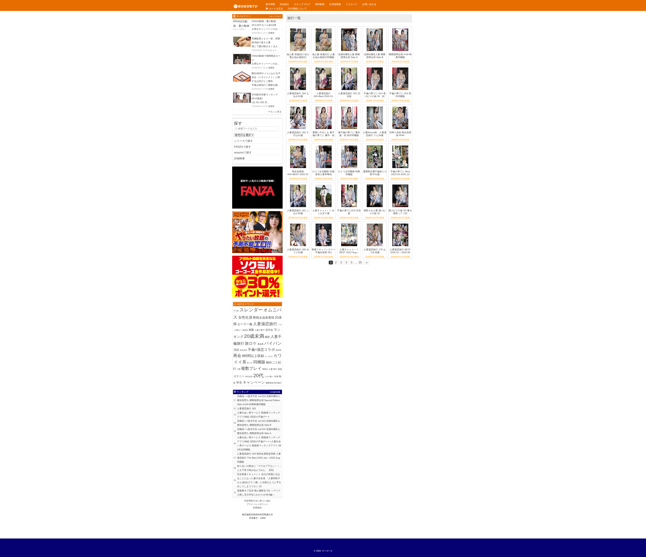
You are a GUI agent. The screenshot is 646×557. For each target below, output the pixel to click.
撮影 (267, 336)
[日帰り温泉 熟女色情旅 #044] (400, 106)
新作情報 (270, 4)
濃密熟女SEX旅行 (274, 383)
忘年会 (269, 330)
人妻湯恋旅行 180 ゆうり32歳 (298, 251)
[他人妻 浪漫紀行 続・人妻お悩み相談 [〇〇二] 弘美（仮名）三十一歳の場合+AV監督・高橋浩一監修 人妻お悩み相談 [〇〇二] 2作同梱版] (324, 28)
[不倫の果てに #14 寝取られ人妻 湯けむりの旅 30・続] (375, 67)
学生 (239, 382)
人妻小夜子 (260, 330)
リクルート (351, 4)
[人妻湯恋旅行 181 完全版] (349, 67)
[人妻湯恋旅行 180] (298, 223)
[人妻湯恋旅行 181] (298, 184)
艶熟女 (265, 369)
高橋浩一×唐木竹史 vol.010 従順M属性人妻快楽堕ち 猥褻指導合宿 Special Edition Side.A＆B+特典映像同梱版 (258, 400)
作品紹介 (284, 4)
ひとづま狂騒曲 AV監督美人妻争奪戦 (323, 173)
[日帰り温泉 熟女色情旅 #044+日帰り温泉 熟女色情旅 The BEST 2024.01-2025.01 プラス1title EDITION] (298, 145)
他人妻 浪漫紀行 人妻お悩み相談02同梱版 (323, 56)
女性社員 (245, 317)
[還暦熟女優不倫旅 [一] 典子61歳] (375, 145)
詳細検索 (239, 158)
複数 (251, 329)
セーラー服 (244, 324)
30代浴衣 (249, 376)
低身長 (245, 330)
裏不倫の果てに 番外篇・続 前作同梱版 (349, 134)
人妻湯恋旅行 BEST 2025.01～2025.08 (400, 251)
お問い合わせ (369, 4)
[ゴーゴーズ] (245, 3)
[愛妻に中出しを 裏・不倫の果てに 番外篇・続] (324, 106)
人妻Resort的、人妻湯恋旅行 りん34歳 (374, 134)
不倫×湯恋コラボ (261, 349)
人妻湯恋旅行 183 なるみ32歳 (298, 95)
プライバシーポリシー (257, 504)
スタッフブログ (302, 4)
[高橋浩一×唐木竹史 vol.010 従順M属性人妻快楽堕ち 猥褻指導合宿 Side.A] (349, 28)
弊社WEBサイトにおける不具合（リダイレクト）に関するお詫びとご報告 (266, 77)
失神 (276, 376)
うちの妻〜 (269, 376)
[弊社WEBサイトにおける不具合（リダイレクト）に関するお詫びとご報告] (242, 73)
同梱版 (259, 362)
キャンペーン (254, 382)
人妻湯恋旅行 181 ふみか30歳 (298, 212)
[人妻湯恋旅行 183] (298, 67)
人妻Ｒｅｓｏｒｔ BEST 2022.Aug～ (349, 251)
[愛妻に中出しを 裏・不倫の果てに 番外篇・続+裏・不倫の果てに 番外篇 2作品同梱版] (349, 106)
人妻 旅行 (273, 369)
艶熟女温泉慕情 (263, 317)
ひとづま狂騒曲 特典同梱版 (349, 173)
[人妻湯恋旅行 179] (375, 223)
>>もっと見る (275, 111)
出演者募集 (335, 4)
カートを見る (276, 8)
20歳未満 (254, 336)
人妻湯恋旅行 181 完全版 (349, 95)
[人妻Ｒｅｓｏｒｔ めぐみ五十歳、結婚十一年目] (324, 184)
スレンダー (251, 309)
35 (360, 262)
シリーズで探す (243, 140)
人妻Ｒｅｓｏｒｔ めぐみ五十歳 (323, 212)
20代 (258, 375)
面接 (280, 369)
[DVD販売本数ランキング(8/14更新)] (242, 94)
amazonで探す (243, 152)
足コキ (250, 363)
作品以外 (243, 350)
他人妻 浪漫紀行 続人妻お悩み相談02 (298, 56)
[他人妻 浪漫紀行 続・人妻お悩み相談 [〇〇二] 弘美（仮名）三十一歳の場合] (298, 28)
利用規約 (257, 507)
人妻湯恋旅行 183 (246, 408)
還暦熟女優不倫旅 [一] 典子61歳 (374, 173)
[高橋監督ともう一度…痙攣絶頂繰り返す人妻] (242, 38)
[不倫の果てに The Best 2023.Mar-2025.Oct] (400, 145)
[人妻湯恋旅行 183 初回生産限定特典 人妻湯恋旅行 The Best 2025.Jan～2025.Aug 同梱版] (324, 67)
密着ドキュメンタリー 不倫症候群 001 (323, 251)
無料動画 (320, 4)
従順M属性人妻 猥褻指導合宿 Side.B (374, 56)
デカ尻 (236, 311)
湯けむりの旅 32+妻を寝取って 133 (400, 212)
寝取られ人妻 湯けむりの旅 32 (375, 212)
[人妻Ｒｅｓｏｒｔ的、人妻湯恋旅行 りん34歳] (375, 106)
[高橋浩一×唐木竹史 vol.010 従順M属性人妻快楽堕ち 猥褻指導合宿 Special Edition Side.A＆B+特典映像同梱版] (400, 28)
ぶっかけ (269, 356)
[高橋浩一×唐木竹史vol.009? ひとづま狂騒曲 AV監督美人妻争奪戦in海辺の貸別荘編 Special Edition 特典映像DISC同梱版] (349, 145)
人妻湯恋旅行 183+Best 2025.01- (323, 95)
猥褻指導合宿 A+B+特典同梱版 (400, 56)
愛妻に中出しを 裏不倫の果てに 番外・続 (323, 134)
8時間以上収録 (253, 356)
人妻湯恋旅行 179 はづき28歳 (375, 251)
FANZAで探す (242, 146)
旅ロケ (251, 343)
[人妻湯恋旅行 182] (298, 106)
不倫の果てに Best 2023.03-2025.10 (400, 173)
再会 (237, 355)
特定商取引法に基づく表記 (257, 500)
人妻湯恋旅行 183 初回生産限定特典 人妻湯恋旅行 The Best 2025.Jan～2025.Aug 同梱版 (259, 457)
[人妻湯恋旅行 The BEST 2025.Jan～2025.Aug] (400, 223)
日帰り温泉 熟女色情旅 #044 (400, 134)
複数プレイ (251, 368)
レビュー (272, 50)
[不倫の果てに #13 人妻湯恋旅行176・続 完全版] (349, 184)
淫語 (236, 349)
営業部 (271, 33)
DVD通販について (297, 8)
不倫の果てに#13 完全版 (349, 212)
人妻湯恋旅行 (265, 324)
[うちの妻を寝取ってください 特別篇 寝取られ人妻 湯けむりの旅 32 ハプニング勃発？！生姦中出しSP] (375, 184)
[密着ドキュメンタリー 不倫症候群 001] (324, 223)
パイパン (273, 343)
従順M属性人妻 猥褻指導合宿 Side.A (349, 56)
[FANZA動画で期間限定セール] (242, 56)
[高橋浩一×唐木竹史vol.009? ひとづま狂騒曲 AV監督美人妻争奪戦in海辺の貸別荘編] (324, 145)
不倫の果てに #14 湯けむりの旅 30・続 (375, 95)
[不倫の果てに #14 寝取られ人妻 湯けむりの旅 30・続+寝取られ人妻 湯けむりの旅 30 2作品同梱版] (400, 67)
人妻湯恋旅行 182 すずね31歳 (298, 134)
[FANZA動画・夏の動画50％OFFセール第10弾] (242, 21)
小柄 (238, 369)
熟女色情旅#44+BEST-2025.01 (298, 173)
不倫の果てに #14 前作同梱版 (400, 95)
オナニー (239, 376)
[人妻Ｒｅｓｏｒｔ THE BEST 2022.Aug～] (349, 223)
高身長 (261, 344)
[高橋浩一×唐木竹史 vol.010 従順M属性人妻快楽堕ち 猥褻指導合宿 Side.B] (375, 28)
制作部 (278, 350)
